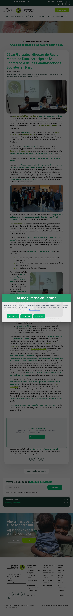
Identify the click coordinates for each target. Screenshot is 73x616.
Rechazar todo (13, 316)
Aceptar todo (39, 316)
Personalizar (26, 316)
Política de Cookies (34, 310)
